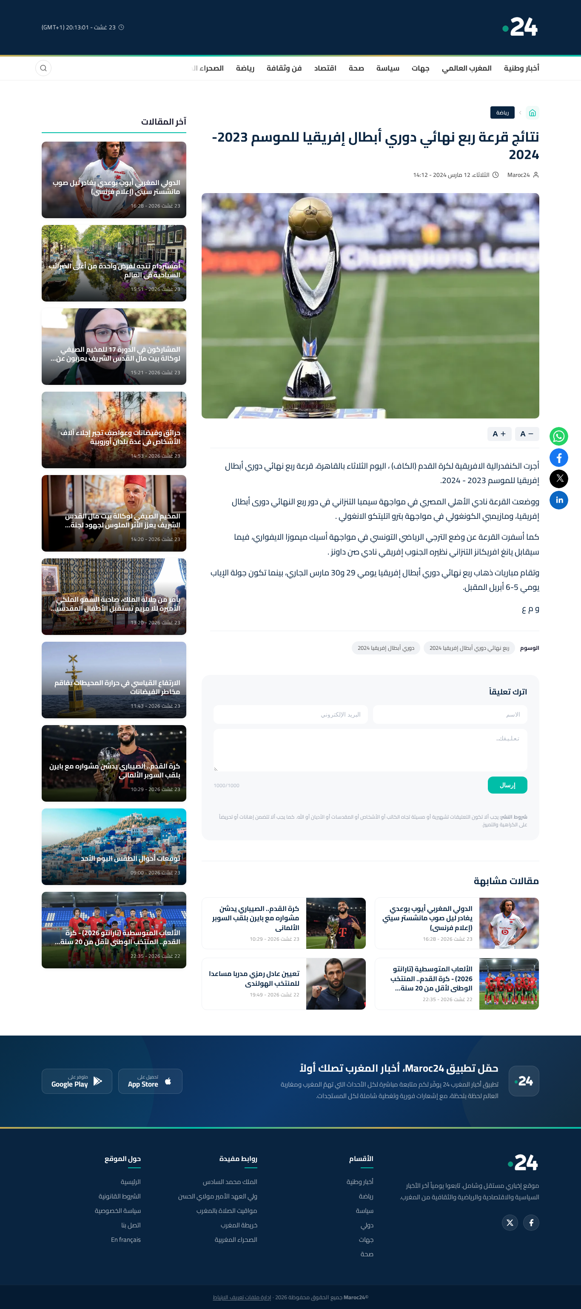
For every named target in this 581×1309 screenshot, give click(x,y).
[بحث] (43, 68)
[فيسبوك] (531, 1223)
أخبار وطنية (521, 68)
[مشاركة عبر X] (559, 479)
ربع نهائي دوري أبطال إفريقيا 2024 (469, 648)
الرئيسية (131, 1182)
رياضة (245, 68)
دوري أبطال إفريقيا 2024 (386, 648)
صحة (356, 68)
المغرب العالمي (467, 68)
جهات (421, 68)
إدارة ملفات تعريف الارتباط (242, 1297)
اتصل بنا (131, 1225)
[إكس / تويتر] (510, 1223)
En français (126, 1240)
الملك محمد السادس (230, 1182)
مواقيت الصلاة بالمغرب (227, 1211)
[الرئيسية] (532, 113)
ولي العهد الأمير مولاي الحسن (217, 1196)
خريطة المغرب (239, 1225)
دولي (367, 1225)
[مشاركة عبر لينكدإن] (559, 500)
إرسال (507, 785)
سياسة (387, 68)
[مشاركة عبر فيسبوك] (559, 457)
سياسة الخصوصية (118, 1211)
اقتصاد (325, 68)
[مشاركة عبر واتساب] (559, 436)
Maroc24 (518, 174)
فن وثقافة (284, 68)
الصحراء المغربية (197, 68)
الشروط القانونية (120, 1196)
